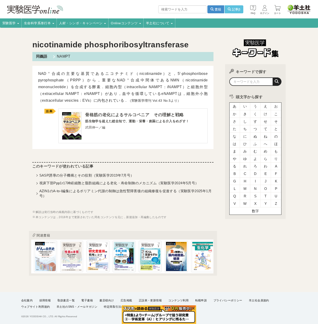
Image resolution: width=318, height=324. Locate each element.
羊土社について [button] (158, 23)
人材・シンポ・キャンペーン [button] (81, 23)
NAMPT (64, 56)
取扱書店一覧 (66, 300)
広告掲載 (126, 300)
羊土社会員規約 (259, 300)
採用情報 (45, 300)
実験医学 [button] (9, 23)
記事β (235, 9)
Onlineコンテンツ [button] (125, 23)
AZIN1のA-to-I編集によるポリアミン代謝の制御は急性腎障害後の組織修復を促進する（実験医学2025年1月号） (125, 193)
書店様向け (106, 300)
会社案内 (27, 300)
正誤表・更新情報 (150, 300)
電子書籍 (87, 300)
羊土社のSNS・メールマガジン (77, 306)
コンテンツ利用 (178, 300)
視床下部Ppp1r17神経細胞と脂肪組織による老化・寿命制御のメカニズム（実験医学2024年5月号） (119, 183)
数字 (255, 211)
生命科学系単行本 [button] (38, 23)
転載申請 (201, 300)
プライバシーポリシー (227, 300)
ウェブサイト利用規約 (35, 306)
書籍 (217, 9)
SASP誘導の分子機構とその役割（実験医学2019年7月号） (86, 175)
